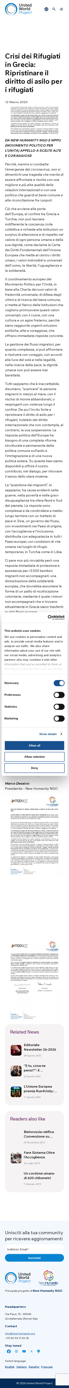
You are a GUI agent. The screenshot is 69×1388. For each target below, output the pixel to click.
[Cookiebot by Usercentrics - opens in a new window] (49, 617)
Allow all (34, 745)
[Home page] (18, 9)
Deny (34, 768)
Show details (48, 734)
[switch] (59, 695)
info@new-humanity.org (20, 1333)
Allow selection (34, 756)
